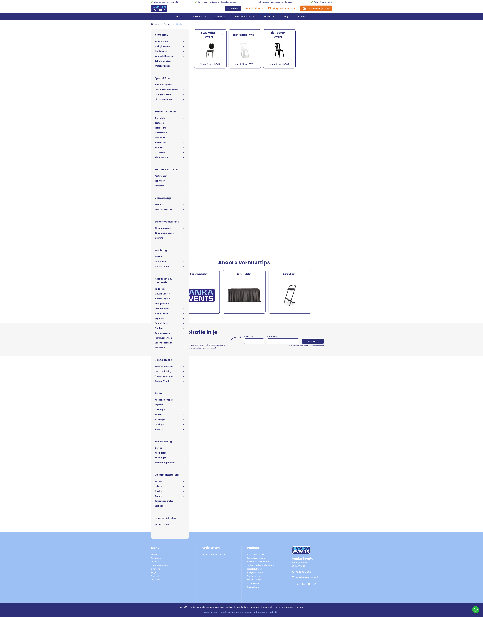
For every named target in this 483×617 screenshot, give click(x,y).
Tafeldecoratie (162, 333)
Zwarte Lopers (162, 298)
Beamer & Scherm (164, 376)
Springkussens (162, 46)
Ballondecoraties (163, 342)
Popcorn (159, 404)
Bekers (158, 486)
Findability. (274, 612)
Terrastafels (161, 127)
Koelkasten (160, 452)
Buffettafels (161, 132)
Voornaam (248, 336)
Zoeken (234, 8)
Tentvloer (160, 180)
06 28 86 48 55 (303, 572)
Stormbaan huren (255, 554)
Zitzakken (160, 152)
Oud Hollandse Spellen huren (261, 565)
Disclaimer (235, 607)
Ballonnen (160, 347)
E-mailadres (272, 336)
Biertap (158, 448)
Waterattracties (163, 65)
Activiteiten (197, 16)
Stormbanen (161, 41)
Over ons (267, 16)
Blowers (159, 237)
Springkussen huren (256, 558)
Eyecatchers (161, 323)
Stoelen (159, 147)
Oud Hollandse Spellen (166, 89)
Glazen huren (253, 583)
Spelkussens (161, 51)
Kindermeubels (162, 157)
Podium (159, 256)
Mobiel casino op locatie (213, 554)
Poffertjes (160, 419)
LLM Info (299, 607)
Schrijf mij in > (312, 341)
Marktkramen (162, 266)
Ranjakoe (159, 429)
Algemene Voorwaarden (216, 607)
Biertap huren (253, 576)
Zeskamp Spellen (163, 84)
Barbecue (160, 505)
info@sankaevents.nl (307, 577)
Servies (158, 491)
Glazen (158, 481)
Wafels (158, 414)
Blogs (286, 16)
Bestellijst (155, 579)
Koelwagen (160, 457)
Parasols (159, 185)
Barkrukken (160, 142)
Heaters (159, 204)
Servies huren (253, 587)
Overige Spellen (163, 94)
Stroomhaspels (163, 228)
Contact (302, 16)
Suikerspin (160, 409)
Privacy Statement (251, 607)
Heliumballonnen (163, 337)
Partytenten (161, 176)
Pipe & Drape (161, 313)
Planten (159, 328)
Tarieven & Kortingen (282, 607)
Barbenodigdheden (165, 462)
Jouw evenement (242, 16)
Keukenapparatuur (164, 501)
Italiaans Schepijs (164, 399)
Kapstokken (161, 261)
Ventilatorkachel (163, 209)
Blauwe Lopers (162, 293)
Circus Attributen (163, 99)
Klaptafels (160, 137)
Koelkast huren (254, 579)
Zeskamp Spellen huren (258, 561)
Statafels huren (254, 568)
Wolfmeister (259, 612)
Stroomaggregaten (165, 233)
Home (179, 16)
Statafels (159, 122)
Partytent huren (255, 572)
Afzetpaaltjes (162, 303)
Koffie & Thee (162, 524)
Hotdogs (159, 424)
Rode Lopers (161, 288)
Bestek (158, 496)
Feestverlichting (163, 371)
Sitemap (267, 607)
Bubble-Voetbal (163, 61)
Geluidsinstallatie (164, 366)
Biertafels (160, 118)
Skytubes (159, 318)
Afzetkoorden (162, 308)
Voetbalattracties (164, 56)
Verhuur (219, 16)
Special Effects (162, 381)
